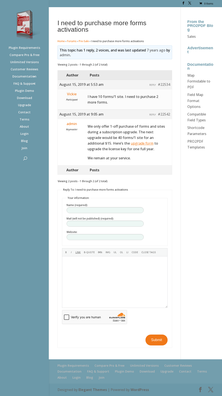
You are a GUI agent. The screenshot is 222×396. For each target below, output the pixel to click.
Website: (72, 232)
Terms (24, 119)
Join (24, 148)
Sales (191, 36)
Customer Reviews (24, 69)
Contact (24, 112)
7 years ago (156, 50)
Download (24, 98)
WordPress (140, 389)
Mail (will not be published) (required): (90, 218)
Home (61, 41)
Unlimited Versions (24, 62)
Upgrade (24, 105)
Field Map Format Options (195, 100)
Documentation (24, 76)
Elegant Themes (92, 389)
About (24, 127)
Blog (24, 141)
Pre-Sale (84, 41)
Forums (72, 41)
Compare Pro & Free (24, 55)
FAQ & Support (24, 84)
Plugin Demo (24, 91)
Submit (156, 340)
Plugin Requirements (24, 48)
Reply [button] (152, 84)
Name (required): (77, 205)
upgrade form (142, 143)
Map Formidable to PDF (198, 81)
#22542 (164, 114)
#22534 (164, 84)
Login (24, 134)
